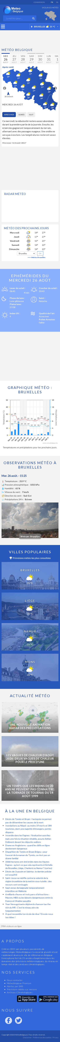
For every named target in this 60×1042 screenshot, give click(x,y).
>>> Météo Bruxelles (36, 257)
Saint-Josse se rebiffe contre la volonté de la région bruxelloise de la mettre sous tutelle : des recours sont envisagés (28, 881)
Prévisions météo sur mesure (22, 989)
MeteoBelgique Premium (19, 983)
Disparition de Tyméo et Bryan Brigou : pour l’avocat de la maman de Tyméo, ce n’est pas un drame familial (27, 855)
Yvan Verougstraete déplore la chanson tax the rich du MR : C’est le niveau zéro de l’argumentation (28, 907)
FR (52, 2)
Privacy (55, 1037)
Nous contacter (15, 980)
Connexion (39, 2)
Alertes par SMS (15, 986)
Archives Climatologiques (19, 992)
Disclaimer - (28, 1037)
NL (57, 2)
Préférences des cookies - (42, 1037)
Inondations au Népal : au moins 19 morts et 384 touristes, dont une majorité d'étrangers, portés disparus (28, 828)
